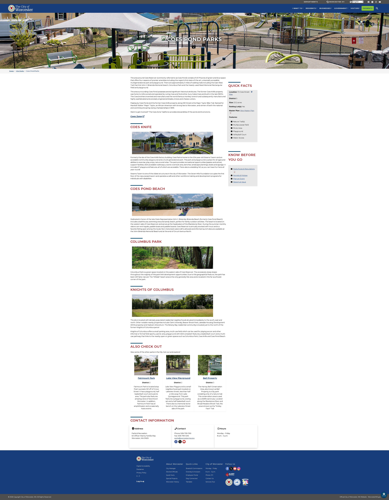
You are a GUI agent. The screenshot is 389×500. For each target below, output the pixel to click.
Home (11, 71)
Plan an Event (239, 179)
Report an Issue (239, 182)
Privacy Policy (141, 473)
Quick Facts (170, 475)
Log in (139, 481)
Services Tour (210, 482)
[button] (378, 8)
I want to (297, 8)
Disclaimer (140, 469)
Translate (189, 482)
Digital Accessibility (143, 466)
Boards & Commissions (194, 468)
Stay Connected (191, 478)
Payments (367, 8)
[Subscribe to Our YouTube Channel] (184, 441)
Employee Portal (192, 475)
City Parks (20, 71)
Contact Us (210, 478)
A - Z (138, 476)
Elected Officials (172, 472)
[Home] (22, 6)
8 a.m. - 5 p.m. (210, 472)
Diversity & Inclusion (193, 472)
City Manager (171, 468)
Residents (311, 8)
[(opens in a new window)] (371, 2)
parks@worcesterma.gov (184, 438)
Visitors (355, 8)
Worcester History (172, 482)
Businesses (325, 8)
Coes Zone (136, 116)
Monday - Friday (211, 468)
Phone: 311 (209, 475)
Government (340, 8)
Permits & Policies (240, 175)
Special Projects (171, 478)
